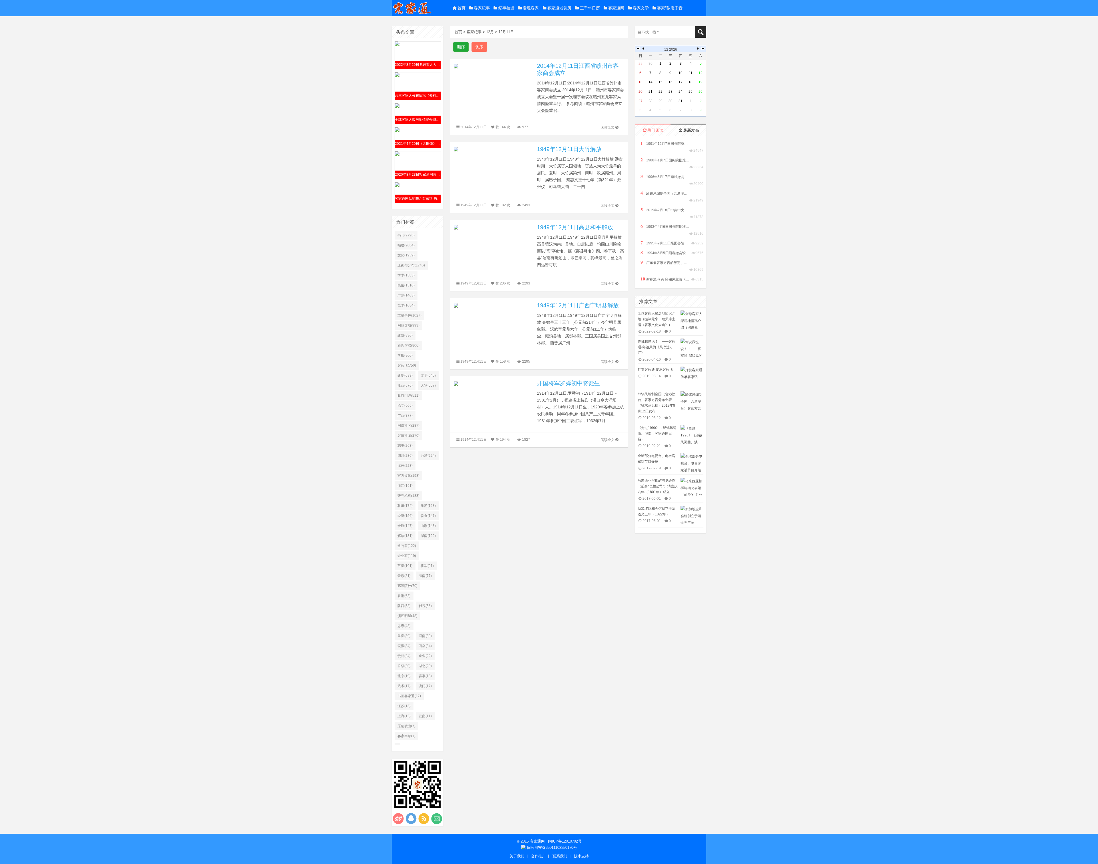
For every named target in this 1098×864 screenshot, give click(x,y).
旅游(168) (428, 506)
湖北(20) (425, 666)
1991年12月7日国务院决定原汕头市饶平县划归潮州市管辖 (664, 143)
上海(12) (404, 716)
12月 (490, 32)
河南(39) (425, 636)
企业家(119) (406, 556)
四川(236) (405, 456)
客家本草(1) (406, 736)
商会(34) (425, 646)
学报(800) (405, 355)
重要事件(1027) (409, 315)
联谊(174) (405, 506)
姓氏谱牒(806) (408, 345)
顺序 (461, 47)
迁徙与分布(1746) (411, 265)
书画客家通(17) (409, 696)
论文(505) (405, 406)
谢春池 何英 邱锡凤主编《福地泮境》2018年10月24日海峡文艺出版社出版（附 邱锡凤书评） (664, 279)
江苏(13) (404, 706)
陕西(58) (404, 606)
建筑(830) (405, 335)
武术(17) (404, 686)
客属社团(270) (408, 436)
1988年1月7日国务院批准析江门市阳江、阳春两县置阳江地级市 (664, 160)
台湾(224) (428, 456)
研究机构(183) (408, 496)
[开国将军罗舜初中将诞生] (493, 383)
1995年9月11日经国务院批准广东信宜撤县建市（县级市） (664, 243)
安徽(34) (404, 646)
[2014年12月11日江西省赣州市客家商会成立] (493, 66)
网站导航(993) (408, 325)
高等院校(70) (407, 586)
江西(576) (405, 385)
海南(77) (425, 576)
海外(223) (405, 466)
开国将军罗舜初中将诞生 (568, 383)
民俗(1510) (406, 285)
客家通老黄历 (559, 8)
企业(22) (425, 656)
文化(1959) (406, 255)
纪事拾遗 (506, 8)
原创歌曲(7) (406, 726)
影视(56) (425, 606)
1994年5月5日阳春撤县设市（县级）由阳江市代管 (664, 253)
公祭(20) (404, 666)
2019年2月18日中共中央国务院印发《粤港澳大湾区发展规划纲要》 (664, 210)
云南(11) (425, 716)
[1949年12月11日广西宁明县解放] (493, 305)
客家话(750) (406, 365)
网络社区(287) (408, 426)
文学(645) (428, 375)
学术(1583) (406, 275)
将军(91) (427, 566)
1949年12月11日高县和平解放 (575, 227)
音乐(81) (404, 576)
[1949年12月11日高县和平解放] (493, 227)
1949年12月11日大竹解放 (569, 149)
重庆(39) (404, 636)
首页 (462, 8)
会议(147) (405, 526)
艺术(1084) (406, 305)
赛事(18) (425, 676)
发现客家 (531, 8)
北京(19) (404, 676)
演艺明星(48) (407, 616)
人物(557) (428, 385)
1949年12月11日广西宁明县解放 (578, 305)
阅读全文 (607, 127)
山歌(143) (428, 526)
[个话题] (397, 744)
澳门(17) (425, 686)
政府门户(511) (408, 396)
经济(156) (405, 516)
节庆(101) (405, 566)
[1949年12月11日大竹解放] (493, 149)
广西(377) (405, 416)
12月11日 (506, 32)
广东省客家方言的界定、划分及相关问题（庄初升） (664, 262)
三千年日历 (590, 8)
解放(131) (405, 536)
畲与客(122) (406, 546)
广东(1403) (406, 295)
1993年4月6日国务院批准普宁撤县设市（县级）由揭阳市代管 (664, 226)
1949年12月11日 (473, 205)
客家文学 (641, 8)
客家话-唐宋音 (670, 8)
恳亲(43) (404, 626)
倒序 (479, 47)
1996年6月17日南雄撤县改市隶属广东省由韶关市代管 (664, 176)
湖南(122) (428, 536)
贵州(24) (404, 656)
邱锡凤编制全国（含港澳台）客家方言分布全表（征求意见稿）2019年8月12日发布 (664, 193)
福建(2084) (406, 245)
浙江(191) (405, 486)
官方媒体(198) (408, 476)
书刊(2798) (406, 235)
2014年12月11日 (473, 127)
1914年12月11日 (473, 440)
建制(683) (405, 375)
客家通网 (616, 8)
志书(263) (405, 446)
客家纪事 (482, 8)
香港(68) (404, 596)
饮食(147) (428, 516)
